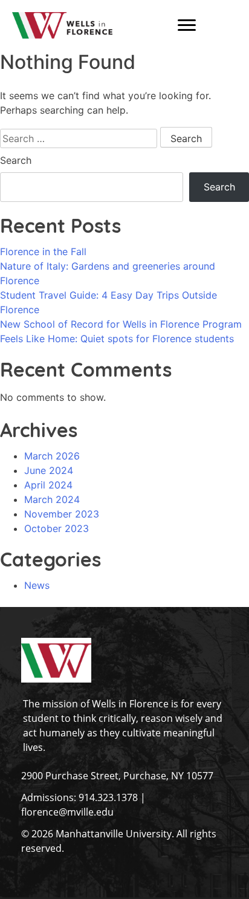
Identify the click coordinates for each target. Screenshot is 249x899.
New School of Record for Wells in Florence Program (121, 324)
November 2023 (61, 514)
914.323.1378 (108, 797)
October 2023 (56, 528)
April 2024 (48, 485)
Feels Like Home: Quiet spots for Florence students (117, 339)
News (37, 585)
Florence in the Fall (43, 251)
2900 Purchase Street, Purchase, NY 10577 (117, 775)
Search (15, 160)
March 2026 (52, 456)
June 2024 (48, 470)
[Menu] (187, 25)
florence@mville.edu (67, 812)
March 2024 (52, 499)
